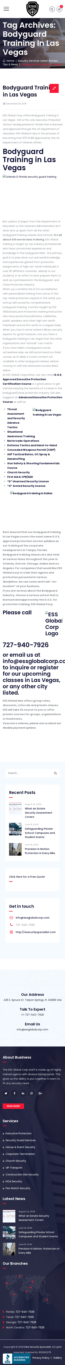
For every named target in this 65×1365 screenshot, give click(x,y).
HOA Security (14, 1181)
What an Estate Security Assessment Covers (38, 813)
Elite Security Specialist (37, 1347)
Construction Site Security (22, 1174)
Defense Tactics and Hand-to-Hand (32, 445)
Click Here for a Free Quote (27, 877)
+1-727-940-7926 (32, 1015)
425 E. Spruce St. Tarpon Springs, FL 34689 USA (33, 1000)
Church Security (18, 472)
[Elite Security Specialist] (32, 9)
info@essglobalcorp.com (32, 917)
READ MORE (13, 1106)
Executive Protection (19, 1133)
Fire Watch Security (18, 1188)
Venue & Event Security (20, 1147)
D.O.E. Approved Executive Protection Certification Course (32, 379)
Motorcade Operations (23, 441)
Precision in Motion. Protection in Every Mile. (40, 851)
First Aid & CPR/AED (20, 477)
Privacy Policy (40, 1358)
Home (9, 61)
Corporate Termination (20, 1154)
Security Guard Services (21, 1140)
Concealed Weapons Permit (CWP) (31, 450)
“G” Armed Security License (26, 486)
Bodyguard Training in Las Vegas (30, 91)
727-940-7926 (26, 644)
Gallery (57, 1358)
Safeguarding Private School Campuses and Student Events (40, 833)
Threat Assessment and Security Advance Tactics (16, 418)
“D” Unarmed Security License (28, 481)
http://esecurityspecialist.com (36, 932)
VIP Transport (14, 1167)
